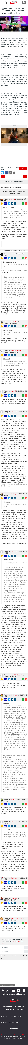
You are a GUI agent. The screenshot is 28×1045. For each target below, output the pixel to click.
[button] (1, 956)
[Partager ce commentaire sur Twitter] (9, 203)
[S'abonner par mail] (14, 174)
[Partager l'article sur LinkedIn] (10, 174)
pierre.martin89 (17, 918)
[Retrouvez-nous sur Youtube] (13, 990)
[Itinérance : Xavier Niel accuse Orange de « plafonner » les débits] (25, 176)
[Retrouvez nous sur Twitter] (19, 990)
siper (13, 199)
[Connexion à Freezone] (24, 2)
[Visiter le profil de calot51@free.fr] (1, 675)
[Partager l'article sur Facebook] (7, 174)
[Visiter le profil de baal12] (1, 391)
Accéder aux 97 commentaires (14, 181)
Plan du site (20, 1009)
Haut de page (13, 1028)
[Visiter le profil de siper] (1, 200)
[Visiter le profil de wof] (1, 254)
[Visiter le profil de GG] (1, 800)
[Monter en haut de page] (15, 203)
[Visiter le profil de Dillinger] (1, 494)
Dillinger (14, 494)
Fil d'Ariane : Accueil (6, 1035)
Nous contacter (10, 1009)
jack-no (14, 878)
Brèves (24, 1035)
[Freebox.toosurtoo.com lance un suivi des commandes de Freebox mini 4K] (3, 176)
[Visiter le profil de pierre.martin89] (1, 919)
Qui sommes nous (19, 1006)
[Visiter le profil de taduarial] (1, 899)
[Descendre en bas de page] (12, 203)
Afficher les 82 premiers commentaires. (15, 192)
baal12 (13, 391)
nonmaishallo (16, 351)
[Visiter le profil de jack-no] (1, 878)
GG (12, 799)
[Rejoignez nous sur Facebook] (24, 990)
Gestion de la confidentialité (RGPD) (11, 1017)
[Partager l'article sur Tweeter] (3, 174)
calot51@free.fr (17, 675)
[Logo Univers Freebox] (14, 2)
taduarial (14, 898)
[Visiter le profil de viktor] (1, 412)
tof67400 (14, 322)
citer (5, 203)
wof (12, 254)
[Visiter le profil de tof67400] (1, 322)
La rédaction (23, 168)
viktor (13, 411)
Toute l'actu (17, 1035)
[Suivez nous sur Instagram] (3, 994)
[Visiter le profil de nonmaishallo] (1, 351)
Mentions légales (7, 1006)
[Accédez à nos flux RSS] (3, 990)
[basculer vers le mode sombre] (6, 2)
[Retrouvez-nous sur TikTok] (8, 990)
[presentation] (1, 956)
